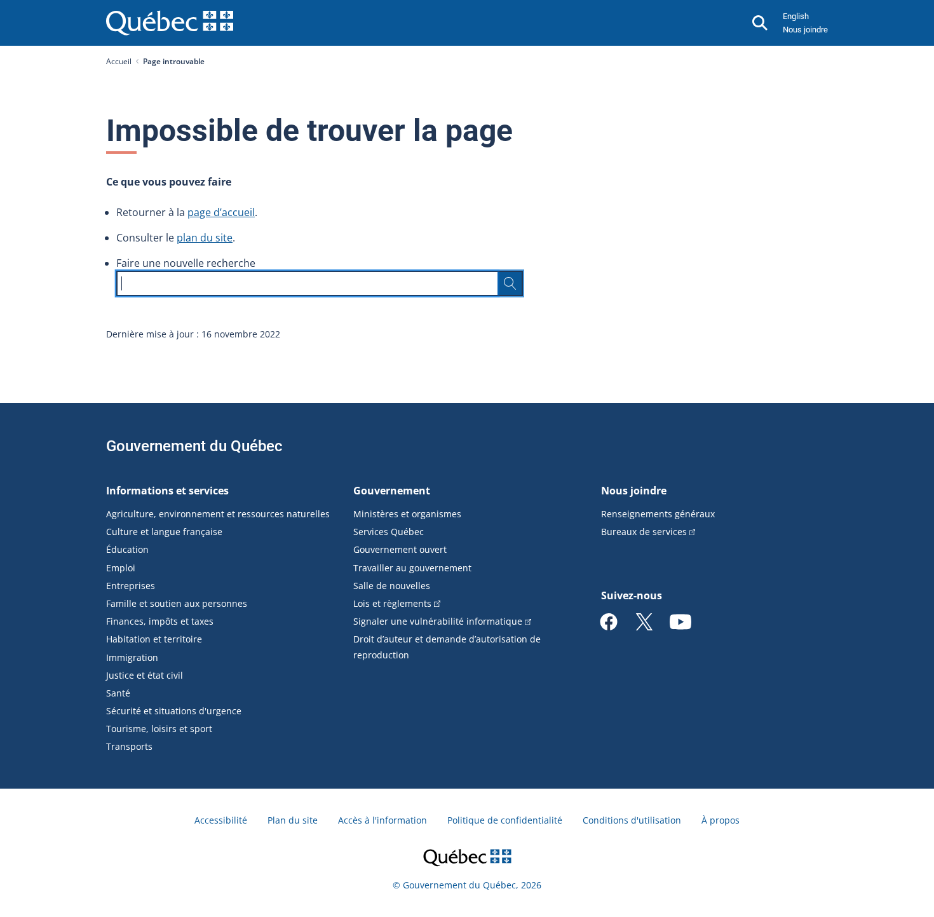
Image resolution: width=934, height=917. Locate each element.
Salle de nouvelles (391, 586)
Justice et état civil (144, 675)
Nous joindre (805, 29)
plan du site (205, 238)
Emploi (120, 568)
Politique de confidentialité (504, 820)
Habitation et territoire (154, 639)
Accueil (119, 61)
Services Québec (388, 532)
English (796, 16)
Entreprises (130, 586)
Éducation (127, 549)
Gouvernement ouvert (400, 549)
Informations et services (167, 491)
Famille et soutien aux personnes (176, 603)
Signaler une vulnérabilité (437, 621)
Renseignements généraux (658, 514)
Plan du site (292, 820)
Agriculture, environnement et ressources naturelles (218, 514)
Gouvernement (391, 491)
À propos (720, 820)
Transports (129, 746)
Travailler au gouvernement (412, 568)
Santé (118, 693)
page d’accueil (221, 212)
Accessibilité (220, 820)
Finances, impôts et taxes (159, 621)
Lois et (392, 603)
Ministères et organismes (407, 514)
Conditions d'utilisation (632, 820)
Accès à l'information (382, 820)
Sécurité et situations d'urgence (173, 711)
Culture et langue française (164, 532)
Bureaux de (644, 532)
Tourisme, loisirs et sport (159, 729)
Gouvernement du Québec (194, 446)
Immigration (132, 657)
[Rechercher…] (510, 283)
